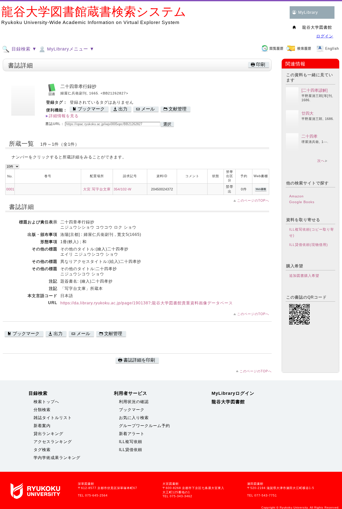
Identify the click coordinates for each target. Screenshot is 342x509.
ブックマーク (131, 410)
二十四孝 (309, 136)
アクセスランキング (53, 442)
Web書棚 (261, 189)
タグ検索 (42, 450)
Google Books (301, 202)
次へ (321, 161)
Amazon (296, 196)
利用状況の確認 (134, 402)
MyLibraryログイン (233, 393)
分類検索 (42, 410)
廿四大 (307, 113)
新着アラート (131, 434)
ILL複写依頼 (130, 442)
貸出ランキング (48, 434)
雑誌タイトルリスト (53, 418)
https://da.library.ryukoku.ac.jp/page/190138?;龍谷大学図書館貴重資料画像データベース (146, 303)
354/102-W (122, 189)
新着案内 (42, 426)
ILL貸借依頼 (130, 450)
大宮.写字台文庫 (97, 189)
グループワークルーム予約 (144, 426)
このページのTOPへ (253, 200)
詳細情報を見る (64, 116)
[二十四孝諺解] (314, 90)
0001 (10, 189)
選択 (167, 124)
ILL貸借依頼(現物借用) (308, 245)
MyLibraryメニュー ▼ (70, 48)
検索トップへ (46, 402)
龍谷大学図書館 (228, 401)
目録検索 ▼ (23, 48)
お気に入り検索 (134, 418)
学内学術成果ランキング (57, 458)
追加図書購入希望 (304, 276)
